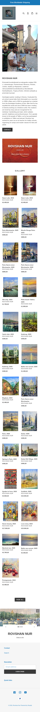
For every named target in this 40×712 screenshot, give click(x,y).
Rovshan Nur (16, 705)
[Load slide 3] (21, 626)
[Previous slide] (5, 627)
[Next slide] (34, 627)
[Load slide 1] (18, 626)
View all (20, 599)
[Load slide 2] (20, 626)
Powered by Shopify (26, 705)
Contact (7, 129)
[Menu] (36, 13)
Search (6, 653)
